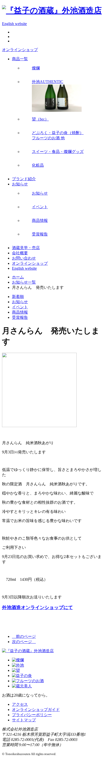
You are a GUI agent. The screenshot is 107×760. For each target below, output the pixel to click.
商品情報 (20, 312)
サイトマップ (24, 720)
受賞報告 (20, 317)
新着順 (18, 296)
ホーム (18, 277)
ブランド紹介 (24, 179)
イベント (20, 307)
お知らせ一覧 (24, 282)
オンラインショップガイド (36, 709)
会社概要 (20, 253)
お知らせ (20, 184)
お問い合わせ (24, 258)
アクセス (20, 704)
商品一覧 (20, 59)
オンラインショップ (20, 50)
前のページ (24, 636)
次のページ (24, 642)
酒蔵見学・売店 (26, 248)
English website (14, 24)
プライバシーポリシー (32, 715)
